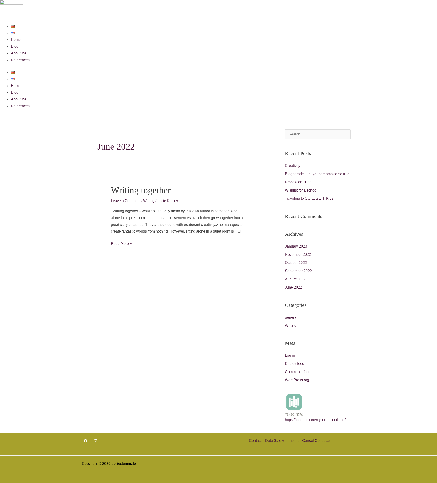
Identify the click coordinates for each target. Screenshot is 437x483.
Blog (14, 46)
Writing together (141, 190)
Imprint (293, 440)
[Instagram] (95, 441)
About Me (18, 53)
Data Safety (274, 440)
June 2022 (293, 287)
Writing (149, 201)
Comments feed (297, 372)
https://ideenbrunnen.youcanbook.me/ (315, 420)
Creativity (292, 166)
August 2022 (295, 279)
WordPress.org (297, 380)
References (20, 60)
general (291, 317)
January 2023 (296, 246)
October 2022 (296, 263)
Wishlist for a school (301, 190)
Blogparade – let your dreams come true (317, 174)
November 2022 (298, 254)
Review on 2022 (298, 182)
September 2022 (298, 271)
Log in (290, 355)
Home (16, 39)
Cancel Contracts (316, 440)
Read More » (121, 242)
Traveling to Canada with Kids (309, 198)
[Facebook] (85, 441)
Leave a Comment (125, 201)
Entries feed (294, 363)
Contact (255, 440)
